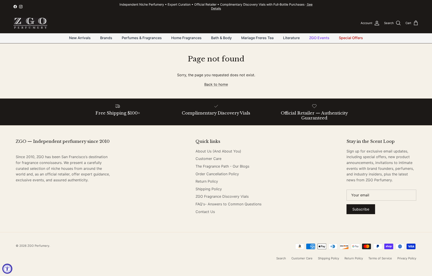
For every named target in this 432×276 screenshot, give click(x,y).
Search (281, 258)
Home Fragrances (186, 38)
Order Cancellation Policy (217, 174)
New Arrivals (80, 38)
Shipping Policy (209, 189)
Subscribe (360, 209)
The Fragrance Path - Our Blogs (222, 166)
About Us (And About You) (218, 151)
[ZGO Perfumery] (30, 23)
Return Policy (207, 181)
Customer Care (208, 158)
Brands (106, 38)
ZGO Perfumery (38, 245)
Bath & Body (221, 38)
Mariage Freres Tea (257, 38)
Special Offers (351, 38)
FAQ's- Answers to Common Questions (228, 204)
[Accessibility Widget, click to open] (7, 269)
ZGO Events (319, 38)
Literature (291, 38)
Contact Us (205, 211)
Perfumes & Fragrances (142, 38)
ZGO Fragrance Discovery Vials (222, 196)
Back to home (216, 84)
